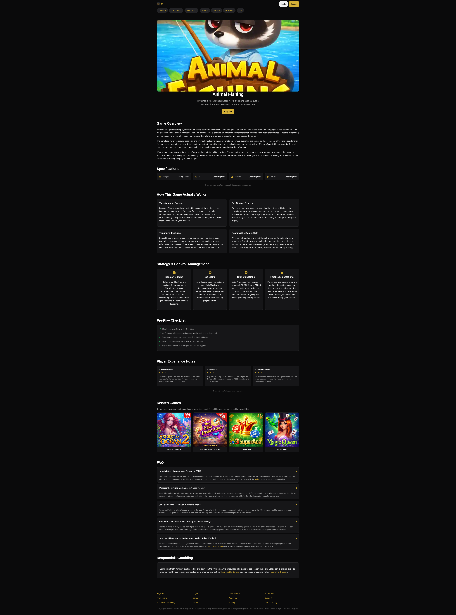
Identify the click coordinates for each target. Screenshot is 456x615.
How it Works (191, 10)
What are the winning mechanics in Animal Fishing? (182, 488)
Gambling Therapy (279, 572)
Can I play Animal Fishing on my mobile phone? (180, 505)
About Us (233, 598)
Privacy (232, 602)
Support (268, 598)
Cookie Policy (271, 602)
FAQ (240, 10)
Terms (195, 602)
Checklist (216, 10)
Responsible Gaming (230, 572)
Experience (229, 10)
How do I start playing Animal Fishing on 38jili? (180, 471)
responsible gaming (215, 546)
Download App (235, 593)
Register (294, 4)
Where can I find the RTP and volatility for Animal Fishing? (185, 521)
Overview (162, 10)
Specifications (176, 10)
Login (283, 4)
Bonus (195, 598)
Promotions (162, 598)
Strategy (205, 10)
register (258, 479)
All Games (269, 593)
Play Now (228, 112)
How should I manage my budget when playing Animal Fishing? (187, 538)
